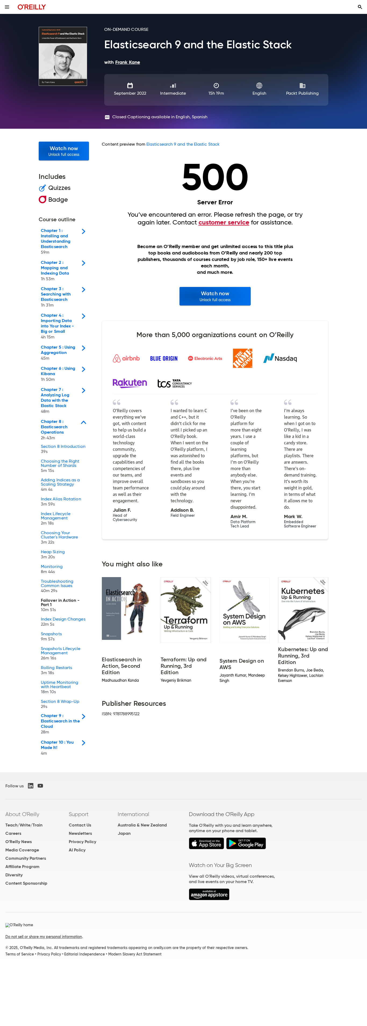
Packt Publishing (302, 93)
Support (79, 814)
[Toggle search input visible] (360, 7)
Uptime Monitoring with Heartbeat (59, 687)
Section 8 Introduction (63, 449)
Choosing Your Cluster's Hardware (59, 538)
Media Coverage (22, 850)
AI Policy (77, 850)
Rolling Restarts (56, 670)
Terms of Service (19, 954)
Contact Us (80, 825)
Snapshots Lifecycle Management (61, 653)
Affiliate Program (22, 866)
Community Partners (25, 858)
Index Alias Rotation (61, 502)
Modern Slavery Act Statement (134, 954)
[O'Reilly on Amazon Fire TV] (209, 899)
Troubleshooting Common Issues (57, 586)
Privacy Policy (82, 841)
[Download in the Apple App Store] (206, 848)
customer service (224, 222)
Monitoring (52, 569)
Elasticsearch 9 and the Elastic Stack (183, 144)
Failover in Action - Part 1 (60, 605)
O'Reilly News (18, 841)
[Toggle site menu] (7, 7)
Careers (13, 833)
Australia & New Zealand (142, 825)
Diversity (14, 875)
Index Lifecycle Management (55, 519)
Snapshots (51, 636)
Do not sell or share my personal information (43, 936)
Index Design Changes (63, 622)
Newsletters (80, 833)
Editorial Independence (84, 954)
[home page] (32, 7)
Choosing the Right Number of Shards (60, 466)
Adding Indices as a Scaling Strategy (60, 485)
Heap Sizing (53, 554)
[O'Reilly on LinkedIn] (30, 785)
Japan (124, 833)
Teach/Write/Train (23, 825)
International (133, 814)
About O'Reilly (22, 814)
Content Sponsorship (26, 883)
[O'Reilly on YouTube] (40, 785)
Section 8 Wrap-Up (60, 704)
